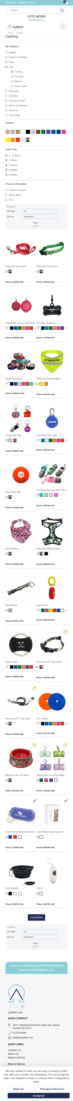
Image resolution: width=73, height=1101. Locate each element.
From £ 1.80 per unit (14, 847)
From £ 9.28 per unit (45, 564)
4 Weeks (13, 170)
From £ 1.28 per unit (14, 564)
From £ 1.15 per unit (45, 338)
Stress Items (20, 86)
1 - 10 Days (14, 155)
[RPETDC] (42, 667)
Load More (36, 917)
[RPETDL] (10, 723)
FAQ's (32, 3)
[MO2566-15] (15, 893)
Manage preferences (52, 1088)
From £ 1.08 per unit (45, 282)
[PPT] (10, 440)
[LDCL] (43, 440)
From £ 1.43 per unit (45, 904)
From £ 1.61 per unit (14, 508)
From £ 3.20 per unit (14, 734)
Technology (14, 115)
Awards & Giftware (18, 57)
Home (10, 33)
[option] (8, 328)
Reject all (18, 1088)
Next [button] (34, 328)
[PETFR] (43, 723)
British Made (15, 195)
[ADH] (42, 553)
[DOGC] (42, 271)
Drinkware (14, 91)
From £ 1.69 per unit (45, 677)
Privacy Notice (16, 1058)
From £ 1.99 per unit (14, 676)
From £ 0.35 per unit (14, 451)
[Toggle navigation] (63, 26)
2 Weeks (13, 160)
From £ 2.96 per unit (14, 904)
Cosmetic (19, 76)
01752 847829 (36, 16)
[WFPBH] (42, 780)
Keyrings (13, 96)
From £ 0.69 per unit (45, 847)
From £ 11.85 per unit (14, 393)
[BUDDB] (12, 384)
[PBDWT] (42, 495)
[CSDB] (12, 328)
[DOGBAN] (10, 553)
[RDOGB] (42, 384)
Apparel (12, 52)
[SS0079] (42, 837)
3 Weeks (13, 165)
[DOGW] (10, 610)
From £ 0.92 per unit (45, 620)
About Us (23, 3)
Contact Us (11, 3)
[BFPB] (10, 780)
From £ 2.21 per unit (45, 733)
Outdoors (13, 110)
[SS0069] (10, 837)
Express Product (17, 190)
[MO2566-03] (10, 893)
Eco (11, 199)
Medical (18, 81)
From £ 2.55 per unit (14, 338)
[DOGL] (10, 271)
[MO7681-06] (42, 893)
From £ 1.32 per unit (45, 791)
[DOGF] (12, 667)
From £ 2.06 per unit (14, 282)
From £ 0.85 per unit (45, 450)
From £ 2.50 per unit (45, 505)
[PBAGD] (43, 328)
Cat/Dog (18, 71)
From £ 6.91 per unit (14, 791)
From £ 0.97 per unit (14, 621)
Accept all (38, 1095)
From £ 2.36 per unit (45, 394)
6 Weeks (13, 175)
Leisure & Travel (17, 100)
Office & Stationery (18, 105)
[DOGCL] (43, 610)
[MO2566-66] (20, 893)
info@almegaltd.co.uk (36, 20)
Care (11, 67)
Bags (11, 62)
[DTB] (10, 497)
